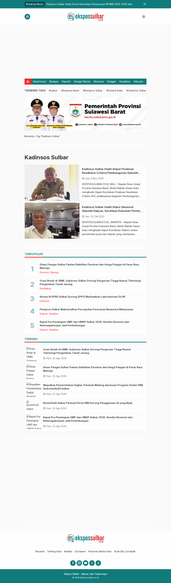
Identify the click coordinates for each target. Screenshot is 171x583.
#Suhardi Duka (114, 90)
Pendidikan (45, 289)
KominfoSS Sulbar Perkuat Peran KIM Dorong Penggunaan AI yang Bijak (87, 403)
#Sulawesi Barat (70, 90)
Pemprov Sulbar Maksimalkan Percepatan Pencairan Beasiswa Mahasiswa (86, 309)
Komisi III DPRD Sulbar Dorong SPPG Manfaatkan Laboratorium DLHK (82, 296)
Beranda (40, 551)
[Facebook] (73, 563)
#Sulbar (53, 90)
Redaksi (68, 551)
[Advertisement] (85, 50)
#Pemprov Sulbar (93, 90)
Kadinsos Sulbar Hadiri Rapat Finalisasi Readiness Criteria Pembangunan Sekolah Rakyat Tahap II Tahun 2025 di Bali (110, 172)
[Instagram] (79, 563)
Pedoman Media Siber (100, 551)
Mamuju (54, 272)
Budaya (53, 81)
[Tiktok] (98, 563)
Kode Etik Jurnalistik (124, 551)
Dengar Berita (82, 81)
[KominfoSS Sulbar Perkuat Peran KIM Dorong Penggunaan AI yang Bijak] (33, 405)
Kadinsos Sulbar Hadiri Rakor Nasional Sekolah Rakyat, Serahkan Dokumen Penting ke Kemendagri (112, 210)
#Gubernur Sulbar (136, 90)
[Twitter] (92, 563)
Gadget (111, 81)
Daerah (66, 81)
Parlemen (45, 301)
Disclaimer (80, 551)
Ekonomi (99, 81)
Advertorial (39, 81)
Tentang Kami (54, 551)
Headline (124, 81)
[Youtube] (85, 563)
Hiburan (138, 81)
